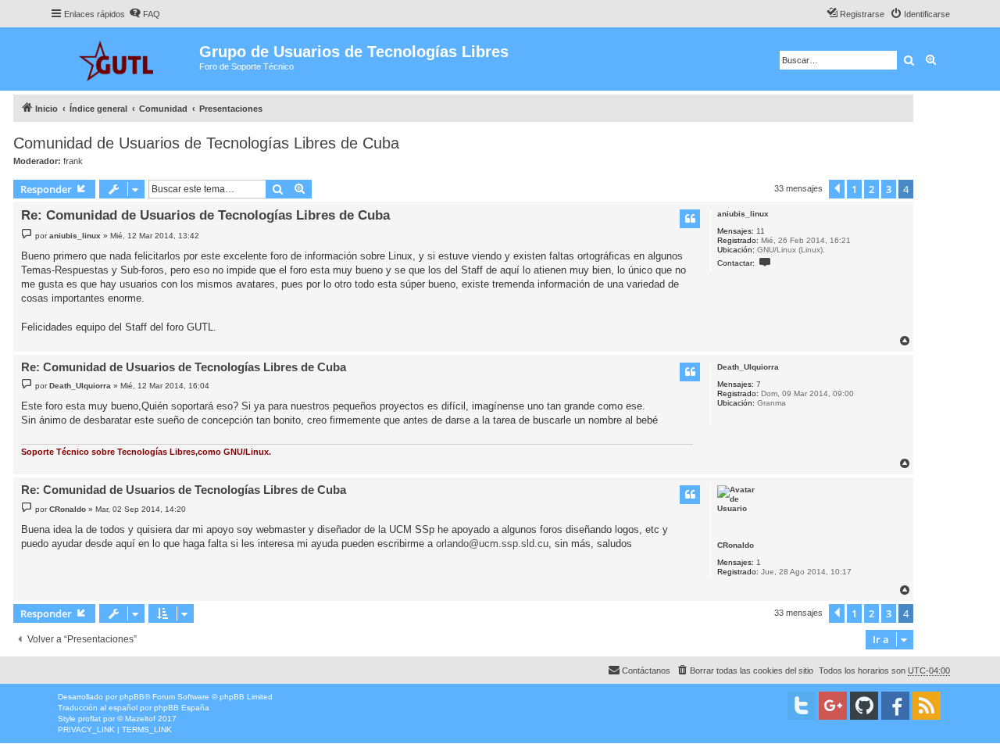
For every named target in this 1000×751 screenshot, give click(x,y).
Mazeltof (140, 718)
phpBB (132, 696)
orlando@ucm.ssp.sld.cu (492, 543)
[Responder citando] (690, 218)
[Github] (864, 706)
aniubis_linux (743, 213)
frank (73, 161)
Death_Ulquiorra (748, 367)
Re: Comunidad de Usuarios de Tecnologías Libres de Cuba (205, 215)
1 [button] (854, 189)
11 (760, 231)
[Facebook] (895, 706)
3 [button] (888, 189)
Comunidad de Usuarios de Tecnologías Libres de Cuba (206, 143)
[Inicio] (124, 59)
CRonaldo (735, 545)
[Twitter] (802, 706)
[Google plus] (833, 706)
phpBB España (181, 707)
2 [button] (871, 189)
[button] (837, 189)
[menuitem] (144, 14)
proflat (89, 718)
